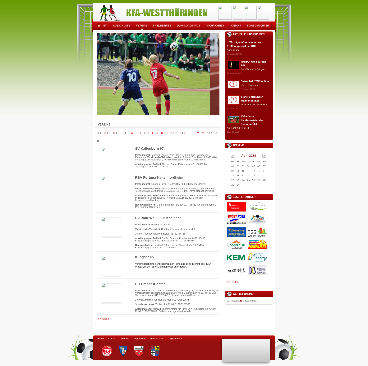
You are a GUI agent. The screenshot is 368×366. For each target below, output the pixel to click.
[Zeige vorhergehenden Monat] (233, 156)
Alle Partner (233, 282)
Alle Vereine (103, 318)
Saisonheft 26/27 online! (255, 81)
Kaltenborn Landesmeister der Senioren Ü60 (252, 120)
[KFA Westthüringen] (152, 12)
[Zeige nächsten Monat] (264, 156)
